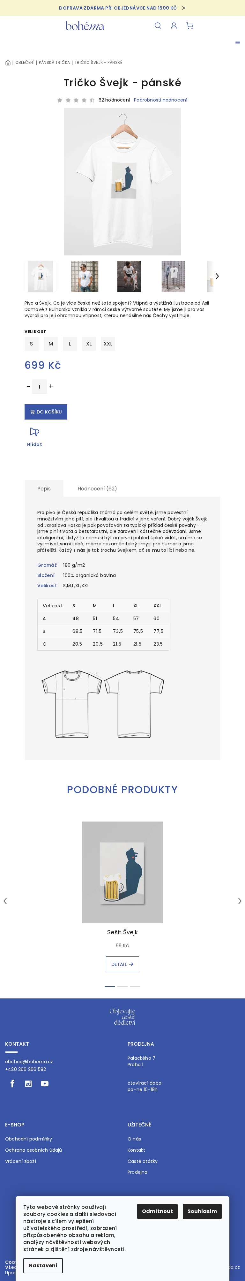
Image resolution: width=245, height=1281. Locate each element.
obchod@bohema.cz (29, 1061)
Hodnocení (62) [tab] (97, 488)
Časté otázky (143, 1161)
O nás (134, 1139)
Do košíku (49, 412)
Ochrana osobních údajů (33, 1150)
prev (5, 901)
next (240, 901)
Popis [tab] (44, 488)
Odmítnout (157, 1211)
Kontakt (136, 1150)
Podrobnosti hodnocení (160, 100)
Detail (119, 964)
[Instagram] (28, 1083)
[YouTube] (44, 1083)
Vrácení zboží (20, 1161)
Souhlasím (202, 1211)
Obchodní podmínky (28, 1139)
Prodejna (138, 1172)
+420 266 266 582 (25, 1069)
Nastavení (43, 1265)
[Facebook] (12, 1083)
